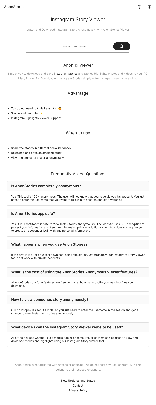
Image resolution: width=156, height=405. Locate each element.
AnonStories (14, 6)
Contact (78, 385)
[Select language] (139, 6)
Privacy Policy (78, 390)
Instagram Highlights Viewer (30, 118)
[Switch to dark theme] (149, 6)
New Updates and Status (78, 380)
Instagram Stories (65, 73)
